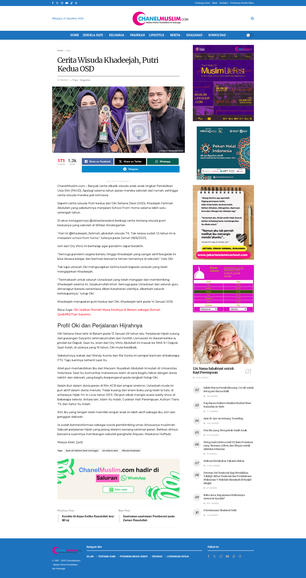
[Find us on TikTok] (71, 3)
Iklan (214, 3)
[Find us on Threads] (76, 3)
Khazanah (194, 35)
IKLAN (90, 556)
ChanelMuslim (73, 560)
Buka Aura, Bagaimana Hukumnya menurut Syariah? (224, 496)
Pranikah (137, 35)
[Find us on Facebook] (52, 3)
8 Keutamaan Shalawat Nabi (219, 510)
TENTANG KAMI (106, 556)
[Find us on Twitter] (57, 3)
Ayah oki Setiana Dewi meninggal (82, 450)
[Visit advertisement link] (118, 479)
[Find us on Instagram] (62, 3)
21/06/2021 (63, 80)
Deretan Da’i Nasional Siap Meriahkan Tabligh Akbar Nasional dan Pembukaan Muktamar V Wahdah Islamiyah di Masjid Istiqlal (227, 478)
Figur (68, 50)
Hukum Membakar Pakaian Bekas (223, 461)
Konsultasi (217, 35)
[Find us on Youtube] (67, 3)
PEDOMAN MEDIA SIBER (134, 556)
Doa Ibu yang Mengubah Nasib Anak (225, 430)
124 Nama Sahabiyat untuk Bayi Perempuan (213, 370)
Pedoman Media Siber (242, 3)
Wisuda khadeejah (131, 450)
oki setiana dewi (110, 450)
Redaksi (224, 3)
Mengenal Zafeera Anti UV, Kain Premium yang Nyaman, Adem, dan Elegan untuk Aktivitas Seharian (228, 446)
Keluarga (116, 35)
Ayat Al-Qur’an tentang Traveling (223, 418)
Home (74, 35)
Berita (175, 35)
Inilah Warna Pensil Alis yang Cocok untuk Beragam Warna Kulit (228, 389)
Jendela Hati (93, 35)
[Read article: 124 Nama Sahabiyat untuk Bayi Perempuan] (223, 342)
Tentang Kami (202, 3)
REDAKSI (157, 556)
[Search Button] (252, 18)
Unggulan (85, 80)
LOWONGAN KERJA (178, 556)
